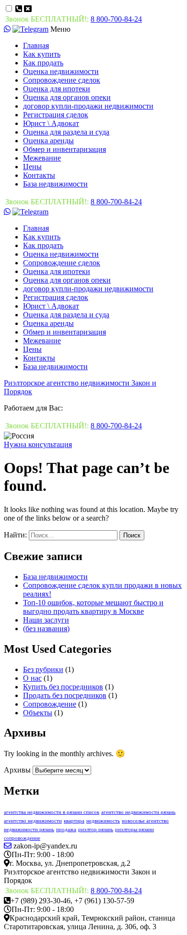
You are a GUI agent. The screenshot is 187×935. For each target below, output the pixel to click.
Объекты (37, 713)
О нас (32, 678)
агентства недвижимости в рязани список (51, 812)
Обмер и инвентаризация (64, 149)
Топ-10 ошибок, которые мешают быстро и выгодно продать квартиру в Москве (93, 606)
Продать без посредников (64, 695)
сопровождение (22, 838)
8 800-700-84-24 (116, 19)
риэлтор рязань (95, 829)
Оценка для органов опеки (67, 97)
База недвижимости (55, 184)
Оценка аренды (48, 141)
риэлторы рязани (134, 829)
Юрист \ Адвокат (51, 123)
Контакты (39, 175)
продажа (66, 829)
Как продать (43, 63)
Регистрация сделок (55, 115)
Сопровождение (49, 704)
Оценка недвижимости (61, 71)
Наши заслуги (46, 620)
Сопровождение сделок (61, 80)
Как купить (41, 54)
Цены (32, 166)
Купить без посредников (63, 687)
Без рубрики (43, 669)
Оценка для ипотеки (56, 89)
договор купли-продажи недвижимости (88, 106)
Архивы (17, 770)
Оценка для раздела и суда (66, 132)
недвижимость (103, 820)
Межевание (42, 158)
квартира (74, 820)
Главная (36, 45)
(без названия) (46, 628)
